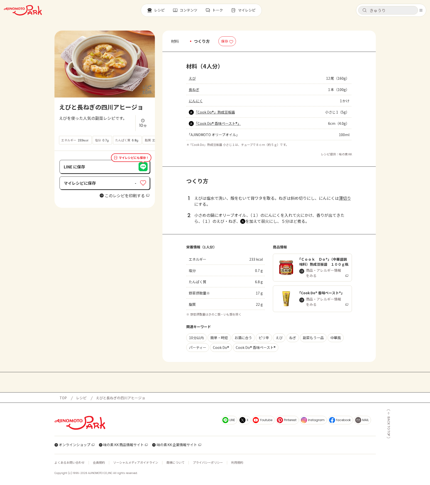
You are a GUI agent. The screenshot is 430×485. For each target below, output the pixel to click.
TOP (63, 397)
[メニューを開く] (421, 10)
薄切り (345, 198)
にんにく (196, 100)
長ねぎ (194, 89)
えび (192, 78)
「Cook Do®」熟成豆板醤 (215, 112)
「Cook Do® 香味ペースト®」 (218, 123)
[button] (388, 10)
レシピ (81, 397)
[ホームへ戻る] (23, 10)
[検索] (364, 11)
